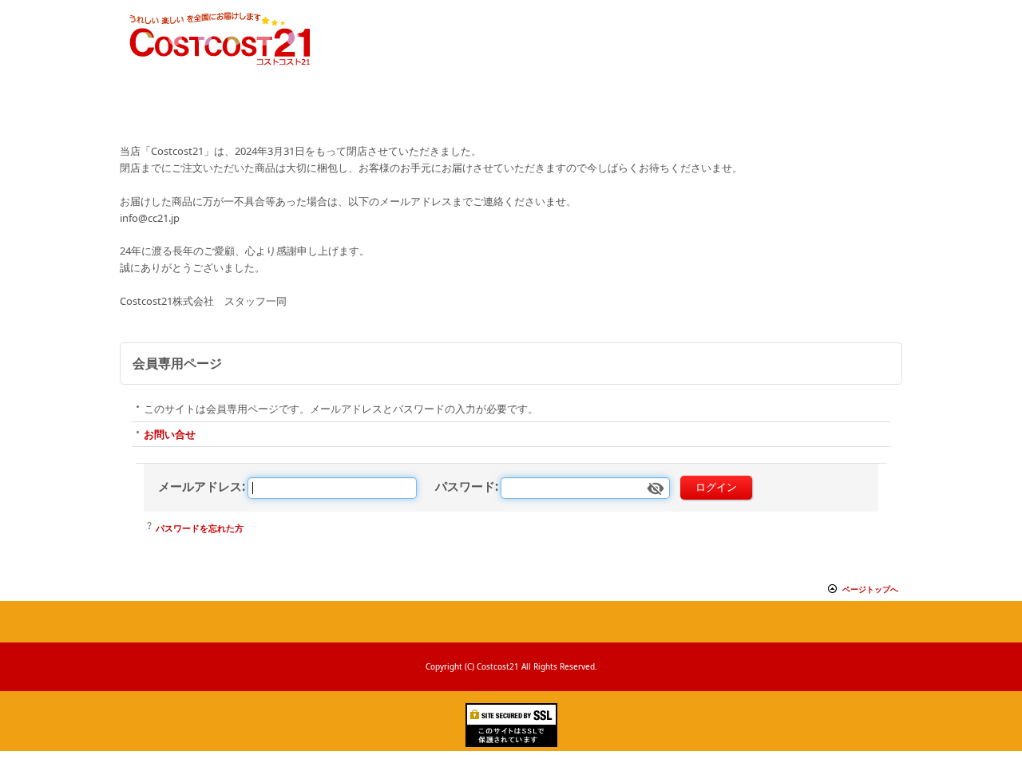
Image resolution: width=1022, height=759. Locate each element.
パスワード (465, 486)
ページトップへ (870, 589)
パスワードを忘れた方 (200, 528)
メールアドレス (200, 486)
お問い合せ (170, 434)
